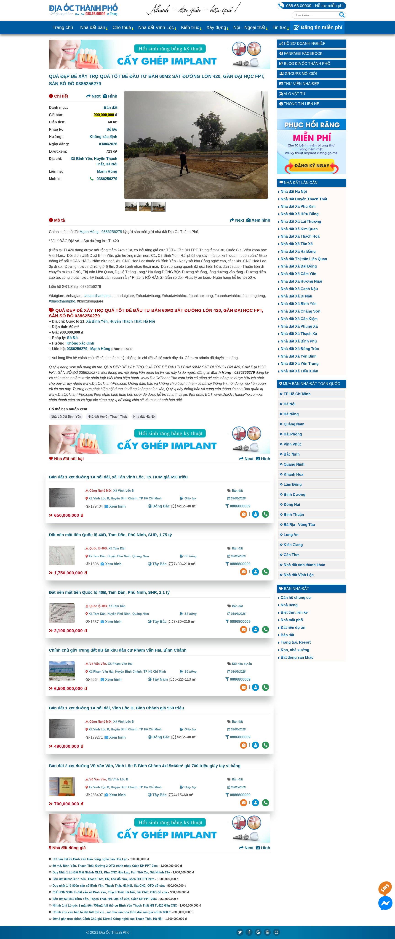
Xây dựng (216, 27)
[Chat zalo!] (385, 892)
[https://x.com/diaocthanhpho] (240, 932)
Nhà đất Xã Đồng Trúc (300, 349)
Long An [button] (291, 535)
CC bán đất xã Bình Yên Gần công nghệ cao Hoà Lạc (90, 859)
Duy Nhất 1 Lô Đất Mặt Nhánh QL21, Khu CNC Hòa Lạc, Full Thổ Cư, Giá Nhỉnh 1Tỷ (111, 872)
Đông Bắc (161, 506)
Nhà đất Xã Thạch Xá (299, 334)
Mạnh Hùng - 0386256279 (101, 232)
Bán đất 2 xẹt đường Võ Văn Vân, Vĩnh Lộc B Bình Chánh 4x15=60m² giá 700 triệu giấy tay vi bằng (144, 766)
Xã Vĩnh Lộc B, (99, 498)
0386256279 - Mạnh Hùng (88, 349)
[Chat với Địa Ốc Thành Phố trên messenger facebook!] (385, 907)
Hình (112, 96)
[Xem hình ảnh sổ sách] (244, 514)
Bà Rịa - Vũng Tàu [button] (299, 525)
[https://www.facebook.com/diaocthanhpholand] (249, 932)
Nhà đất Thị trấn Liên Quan (304, 259)
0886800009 (240, 506)
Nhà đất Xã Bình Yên (66, 416)
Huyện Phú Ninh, (119, 556)
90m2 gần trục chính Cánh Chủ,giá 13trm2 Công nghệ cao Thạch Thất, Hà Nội (108, 918)
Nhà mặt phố (292, 620)
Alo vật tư (294, 94)
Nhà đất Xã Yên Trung (300, 364)
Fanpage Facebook (303, 54)
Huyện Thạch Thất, (126, 321)
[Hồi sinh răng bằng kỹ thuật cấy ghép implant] (159, 54)
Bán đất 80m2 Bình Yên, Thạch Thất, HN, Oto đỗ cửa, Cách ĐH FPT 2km (103, 879)
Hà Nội (111, 164)
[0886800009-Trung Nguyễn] (256, 571)
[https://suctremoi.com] (276, 932)
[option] (131, 206)
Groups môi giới (300, 74)
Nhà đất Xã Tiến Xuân (299, 371)
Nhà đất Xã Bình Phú (299, 341)
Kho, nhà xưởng (295, 650)
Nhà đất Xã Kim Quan (299, 229)
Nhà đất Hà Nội (144, 416)
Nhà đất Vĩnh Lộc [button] (298, 575)
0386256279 (106, 179)
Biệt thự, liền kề (294, 612)
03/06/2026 (108, 144)
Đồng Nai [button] (291, 505)
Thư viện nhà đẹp (301, 84)
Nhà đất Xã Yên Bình (299, 356)
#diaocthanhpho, (98, 296)
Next (96, 96)
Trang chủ (63, 27)
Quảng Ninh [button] (293, 464)
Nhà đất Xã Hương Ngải (301, 281)
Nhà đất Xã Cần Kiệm (299, 319)
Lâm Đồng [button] (292, 484)
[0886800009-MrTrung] (256, 687)
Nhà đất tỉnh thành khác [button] (304, 565)
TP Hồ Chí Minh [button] (297, 394)
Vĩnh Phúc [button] (292, 444)
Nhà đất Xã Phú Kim (298, 206)
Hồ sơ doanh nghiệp (304, 43)
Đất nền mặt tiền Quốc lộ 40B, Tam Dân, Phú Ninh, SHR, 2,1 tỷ (109, 592)
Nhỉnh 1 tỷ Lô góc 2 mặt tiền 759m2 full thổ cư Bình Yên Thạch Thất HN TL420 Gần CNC (115, 905)
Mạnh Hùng (107, 171)
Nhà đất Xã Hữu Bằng (300, 214)
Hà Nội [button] (289, 404)
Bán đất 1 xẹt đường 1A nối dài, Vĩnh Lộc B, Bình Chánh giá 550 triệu (116, 708)
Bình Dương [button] (294, 494)
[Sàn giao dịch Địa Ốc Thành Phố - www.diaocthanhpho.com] (83, 9)
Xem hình (260, 220)
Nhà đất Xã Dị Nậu (296, 296)
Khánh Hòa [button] (293, 474)
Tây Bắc (159, 564)
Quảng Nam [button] (293, 424)
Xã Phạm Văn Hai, (101, 671)
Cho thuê (121, 27)
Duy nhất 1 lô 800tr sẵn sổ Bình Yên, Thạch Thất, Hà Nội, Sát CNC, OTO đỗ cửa (109, 885)
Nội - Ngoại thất (249, 27)
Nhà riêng (289, 605)
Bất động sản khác (297, 657)
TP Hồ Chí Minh (150, 498)
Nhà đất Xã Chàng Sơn (300, 311)
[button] (260, 145)
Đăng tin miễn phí (320, 27)
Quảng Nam (140, 556)
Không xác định (103, 137)
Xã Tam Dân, (98, 556)
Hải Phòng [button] (292, 434)
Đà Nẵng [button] (291, 414)
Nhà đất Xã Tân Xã (297, 244)
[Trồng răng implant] (311, 141)
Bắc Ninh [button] (291, 454)
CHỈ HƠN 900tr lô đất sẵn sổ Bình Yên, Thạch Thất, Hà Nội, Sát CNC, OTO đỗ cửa (110, 892)
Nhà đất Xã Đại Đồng (299, 266)
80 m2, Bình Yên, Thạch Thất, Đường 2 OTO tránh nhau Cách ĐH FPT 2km (105, 865)
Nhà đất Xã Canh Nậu (299, 289)
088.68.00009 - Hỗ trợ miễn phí (315, 5)
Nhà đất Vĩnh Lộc (156, 27)
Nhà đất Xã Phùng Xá (299, 326)
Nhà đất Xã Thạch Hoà (300, 236)
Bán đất (110, 107)
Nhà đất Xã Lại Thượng (301, 221)
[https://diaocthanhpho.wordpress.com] (267, 932)
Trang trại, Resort (296, 642)
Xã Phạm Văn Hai (120, 664)
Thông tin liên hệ (301, 104)
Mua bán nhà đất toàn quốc (311, 384)
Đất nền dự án (242, 664)
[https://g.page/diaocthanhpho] (258, 932)
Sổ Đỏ (112, 129)
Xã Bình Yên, (82, 159)
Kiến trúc (190, 27)
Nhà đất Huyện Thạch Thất (107, 416)
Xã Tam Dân (117, 548)
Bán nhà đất (296, 589)
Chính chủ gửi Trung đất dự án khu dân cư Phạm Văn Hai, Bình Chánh (118, 650)
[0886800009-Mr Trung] (256, 802)
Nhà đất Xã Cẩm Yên (298, 274)
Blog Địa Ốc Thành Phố (306, 64)
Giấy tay (190, 498)
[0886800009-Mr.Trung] (256, 514)
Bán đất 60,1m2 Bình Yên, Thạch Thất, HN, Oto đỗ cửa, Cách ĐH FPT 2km (105, 899)
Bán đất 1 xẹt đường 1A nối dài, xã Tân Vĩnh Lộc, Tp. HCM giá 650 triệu (118, 477)
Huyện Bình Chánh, (125, 498)
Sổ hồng (190, 556)
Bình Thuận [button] (293, 515)
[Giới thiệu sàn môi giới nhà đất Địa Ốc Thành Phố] (193, 15)
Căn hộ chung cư (296, 597)
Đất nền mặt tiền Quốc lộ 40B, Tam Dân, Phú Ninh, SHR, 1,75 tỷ (110, 535)
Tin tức (279, 27)
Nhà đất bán (92, 27)
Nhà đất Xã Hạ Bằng (298, 251)
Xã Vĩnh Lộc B (123, 490)
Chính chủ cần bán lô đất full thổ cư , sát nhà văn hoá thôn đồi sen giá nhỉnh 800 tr (112, 912)
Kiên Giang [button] (293, 545)
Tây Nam (160, 679)
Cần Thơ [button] (291, 555)
